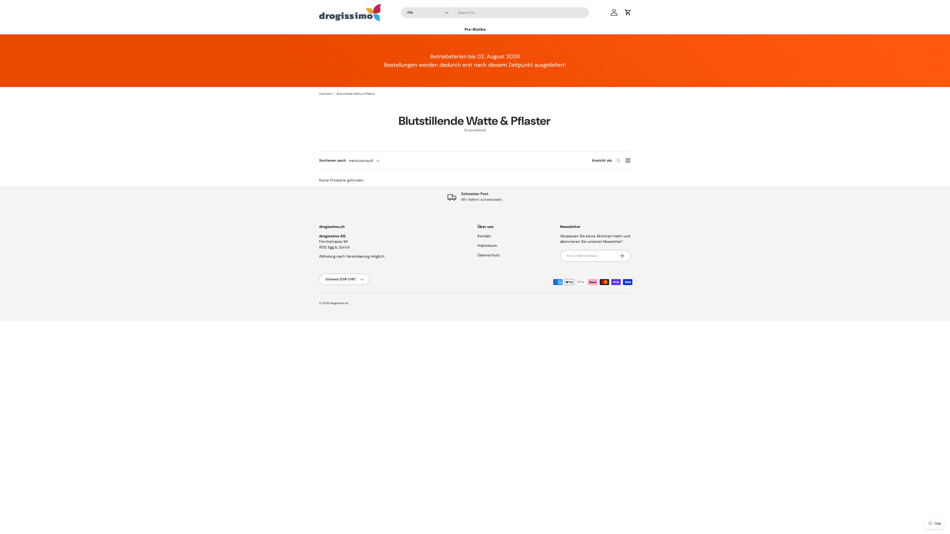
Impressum (487, 245)
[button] (627, 12)
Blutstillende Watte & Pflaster (356, 93)
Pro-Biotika (475, 29)
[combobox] (495, 12)
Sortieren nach (332, 160)
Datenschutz (488, 255)
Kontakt (484, 236)
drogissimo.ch (339, 303)
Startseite (325, 93)
